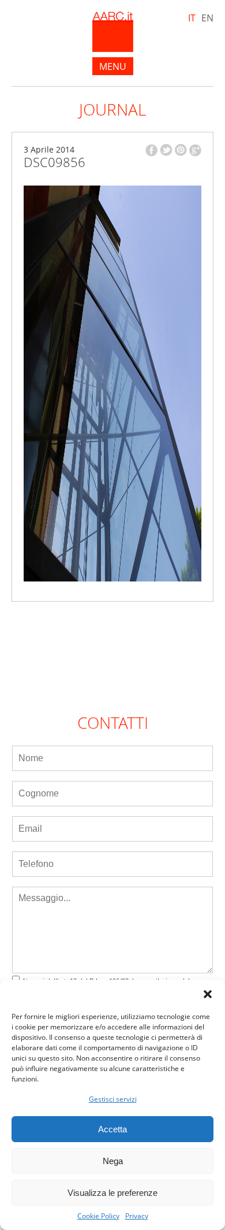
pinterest (181, 150)
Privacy (136, 1216)
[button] (207, 994)
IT (192, 18)
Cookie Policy (98, 1216)
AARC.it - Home (112, 32)
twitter (166, 150)
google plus (195, 150)
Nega (113, 1161)
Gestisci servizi (113, 1099)
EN (207, 18)
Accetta (112, 1129)
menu (112, 66)
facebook (151, 150)
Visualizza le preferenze (113, 1193)
